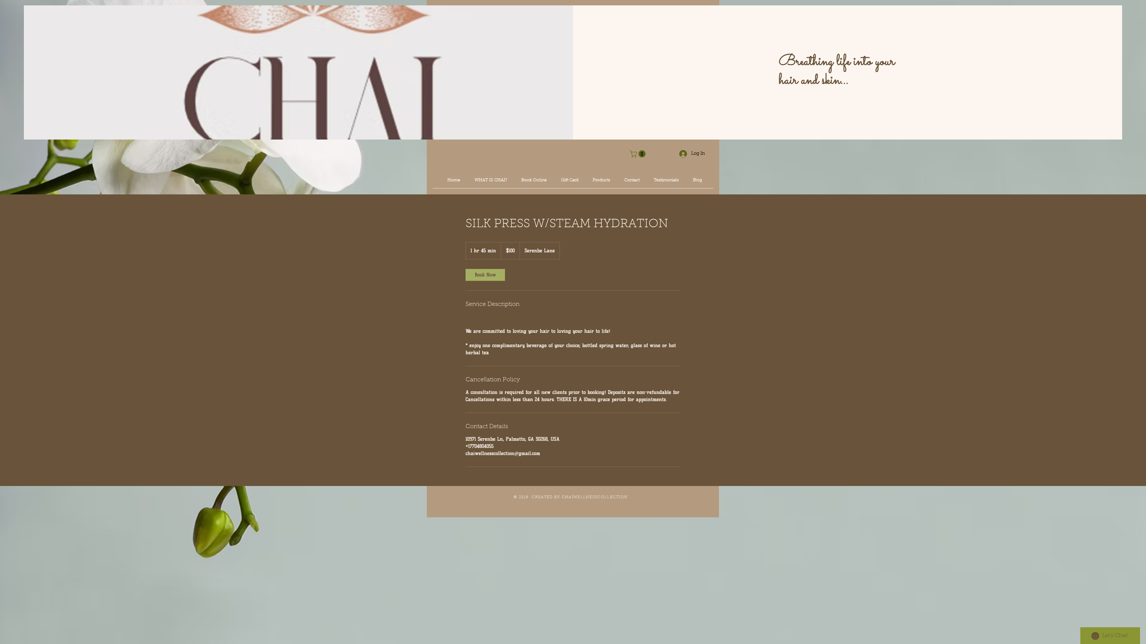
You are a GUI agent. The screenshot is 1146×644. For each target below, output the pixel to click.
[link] (485, 275)
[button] (638, 153)
